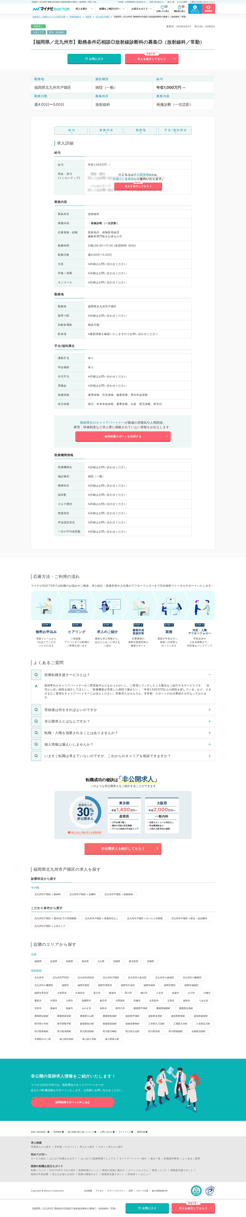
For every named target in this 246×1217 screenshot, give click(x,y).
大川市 (191, 992)
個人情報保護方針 (160, 1191)
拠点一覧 (171, 2)
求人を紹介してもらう (152, 58)
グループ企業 (142, 1191)
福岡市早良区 (41, 992)
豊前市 (38, 1000)
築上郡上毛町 (89, 1039)
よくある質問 (182, 2)
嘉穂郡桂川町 (87, 1023)
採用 (131, 1191)
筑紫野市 (86, 1000)
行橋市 (207, 992)
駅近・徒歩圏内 (56, 32)
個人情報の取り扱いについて (81, 1132)
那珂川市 (120, 1008)
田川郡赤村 (154, 1031)
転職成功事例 (171, 1158)
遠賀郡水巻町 (155, 1015)
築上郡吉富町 (67, 1039)
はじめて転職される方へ (63, 1158)
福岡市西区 (170, 985)
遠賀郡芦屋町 (133, 1015)
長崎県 (69, 961)
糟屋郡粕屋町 (110, 1015)
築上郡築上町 (112, 1039)
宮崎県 (116, 961)
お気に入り (96, 58)
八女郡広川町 (203, 1023)
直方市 (96, 992)
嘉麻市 (53, 1008)
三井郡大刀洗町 (156, 1023)
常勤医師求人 (75, 16)
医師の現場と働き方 (113, 1170)
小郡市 (69, 1000)
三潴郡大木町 (180, 1023)
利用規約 (57, 1132)
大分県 (100, 961)
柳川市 (144, 992)
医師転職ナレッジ (89, 1170)
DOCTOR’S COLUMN (62, 1170)
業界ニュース (159, 1170)
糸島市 (103, 1008)
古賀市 (170, 1000)
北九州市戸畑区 (103, 16)
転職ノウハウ (38, 1170)
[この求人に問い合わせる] (138, 182)
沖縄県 (150, 961)
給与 (71, 130)
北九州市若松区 (86, 977)
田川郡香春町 (41, 1031)
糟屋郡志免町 (186, 1008)
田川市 (128, 992)
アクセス (100, 1191)
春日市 (103, 1000)
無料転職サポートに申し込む (72, 1102)
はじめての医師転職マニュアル (98, 1158)
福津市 (186, 1000)
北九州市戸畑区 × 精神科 (47, 894)
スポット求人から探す (110, 1147)
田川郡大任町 (133, 1031)
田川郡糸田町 (87, 1031)
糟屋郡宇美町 (141, 1008)
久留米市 (80, 992)
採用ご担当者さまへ (157, 2)
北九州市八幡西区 (43, 985)
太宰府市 (154, 1000)
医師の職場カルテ (88, 1174)
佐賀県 (53, 961)
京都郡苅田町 (198, 1031)
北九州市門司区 (61, 977)
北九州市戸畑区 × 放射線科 (118, 894)
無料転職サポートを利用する (123, 436)
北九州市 (39, 977)
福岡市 (65, 985)
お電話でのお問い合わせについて (202, 2)
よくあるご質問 (191, 1158)
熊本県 (85, 961)
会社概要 (88, 1191)
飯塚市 (112, 992)
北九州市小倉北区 (137, 977)
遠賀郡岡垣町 (178, 1015)
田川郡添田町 (64, 1031)
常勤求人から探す (41, 1147)
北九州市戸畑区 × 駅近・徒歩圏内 (189, 918)
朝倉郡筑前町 (110, 1023)
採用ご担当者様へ (39, 1132)
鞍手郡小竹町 (41, 1023)
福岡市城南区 (191, 985)
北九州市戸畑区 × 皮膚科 (82, 894)
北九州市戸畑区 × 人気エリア (49, 926)
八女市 (159, 992)
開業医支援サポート (182, 1170)
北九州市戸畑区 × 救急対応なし (101, 918)
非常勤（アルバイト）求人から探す (75, 1147)
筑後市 (175, 992)
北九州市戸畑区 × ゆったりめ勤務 (145, 918)
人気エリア (38, 32)
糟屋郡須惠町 (41, 1015)
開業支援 (141, 1132)
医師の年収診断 (40, 1174)
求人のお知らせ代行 (63, 1174)
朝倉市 (69, 1008)
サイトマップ (125, 1132)
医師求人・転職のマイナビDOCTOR (49, 16)
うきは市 (203, 1000)
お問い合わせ (106, 1132)
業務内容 (107, 130)
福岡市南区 (149, 985)
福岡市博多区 (105, 985)
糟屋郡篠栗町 (163, 1008)
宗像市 (137, 1000)
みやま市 (86, 1008)
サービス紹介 (38, 1158)
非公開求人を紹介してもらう (123, 848)
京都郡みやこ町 (42, 1039)
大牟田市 (62, 992)
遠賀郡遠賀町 (201, 1015)
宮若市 (38, 1008)
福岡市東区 (83, 985)
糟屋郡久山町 (87, 1015)
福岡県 (89, 16)
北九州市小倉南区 (164, 977)
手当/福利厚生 (175, 130)
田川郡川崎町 (110, 1031)
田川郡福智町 (176, 1031)
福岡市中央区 (128, 985)
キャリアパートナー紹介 (133, 1158)
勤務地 (141, 130)
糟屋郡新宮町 (64, 1015)
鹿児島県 (133, 961)
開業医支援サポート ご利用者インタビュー (126, 1174)
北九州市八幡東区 (192, 977)
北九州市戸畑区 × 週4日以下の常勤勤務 (55, 918)
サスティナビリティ (116, 1191)
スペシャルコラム (138, 1170)
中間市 (53, 1000)
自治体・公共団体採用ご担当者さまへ (132, 2)
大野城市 (120, 1000)
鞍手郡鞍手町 (64, 1023)
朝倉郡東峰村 (133, 1023)
